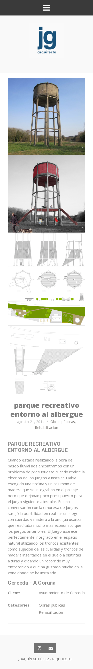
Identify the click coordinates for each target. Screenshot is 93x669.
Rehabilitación (46, 427)
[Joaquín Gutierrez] (46, 40)
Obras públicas (62, 421)
